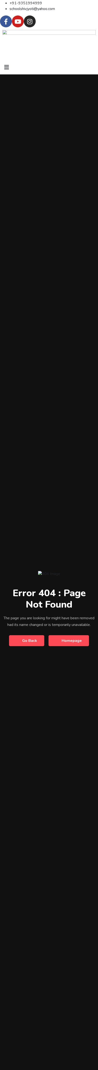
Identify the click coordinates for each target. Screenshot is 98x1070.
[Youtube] (18, 21)
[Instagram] (30, 21)
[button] (49, 67)
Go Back (29, 640)
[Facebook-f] (6, 21)
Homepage (72, 640)
